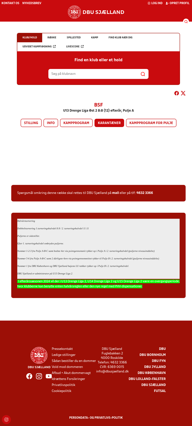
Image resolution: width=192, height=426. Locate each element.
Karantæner (109, 123)
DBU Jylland (155, 367)
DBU (162, 349)
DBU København (152, 373)
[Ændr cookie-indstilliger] (6, 419)
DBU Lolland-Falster (147, 379)
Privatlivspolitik (63, 385)
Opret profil (179, 3)
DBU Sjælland (153, 385)
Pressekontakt (62, 349)
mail (115, 193)
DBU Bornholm (153, 355)
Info (51, 123)
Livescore (73, 46)
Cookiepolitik (61, 391)
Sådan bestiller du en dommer (74, 361)
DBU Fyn (159, 361)
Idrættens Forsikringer (68, 379)
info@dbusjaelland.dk (112, 371)
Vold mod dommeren (67, 367)
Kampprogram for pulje (151, 123)
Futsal (160, 391)
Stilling (31, 123)
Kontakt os (10, 3)
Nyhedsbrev (31, 3)
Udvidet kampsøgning (37, 46)
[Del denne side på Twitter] (183, 94)
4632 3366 (144, 193)
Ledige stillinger (64, 355)
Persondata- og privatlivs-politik (96, 418)
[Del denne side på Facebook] (176, 94)
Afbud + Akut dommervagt (71, 373)
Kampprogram (76, 123)
